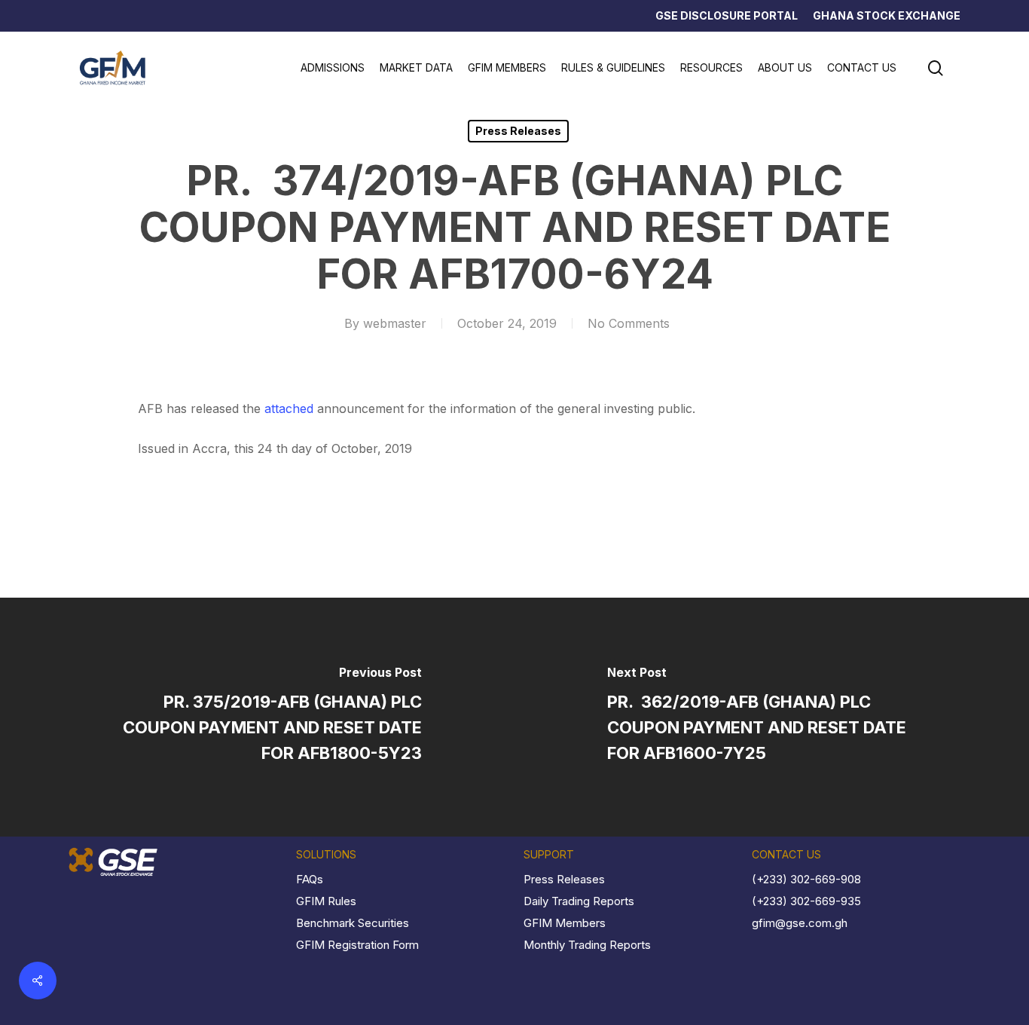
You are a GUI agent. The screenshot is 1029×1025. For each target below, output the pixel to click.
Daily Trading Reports (579, 901)
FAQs (309, 879)
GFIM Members (565, 923)
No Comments (629, 323)
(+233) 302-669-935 (806, 901)
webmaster (394, 323)
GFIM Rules (326, 901)
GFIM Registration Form (357, 945)
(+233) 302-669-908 (806, 879)
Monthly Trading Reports (587, 945)
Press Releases (518, 130)
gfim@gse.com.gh (799, 923)
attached (288, 408)
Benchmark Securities (352, 923)
